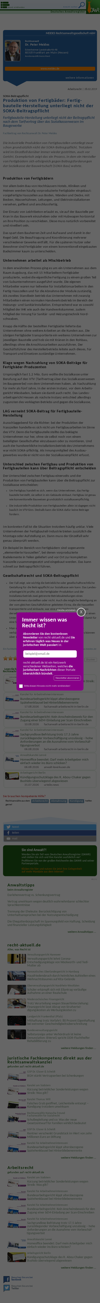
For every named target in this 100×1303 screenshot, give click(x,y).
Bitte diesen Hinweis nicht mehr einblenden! (47, 686)
